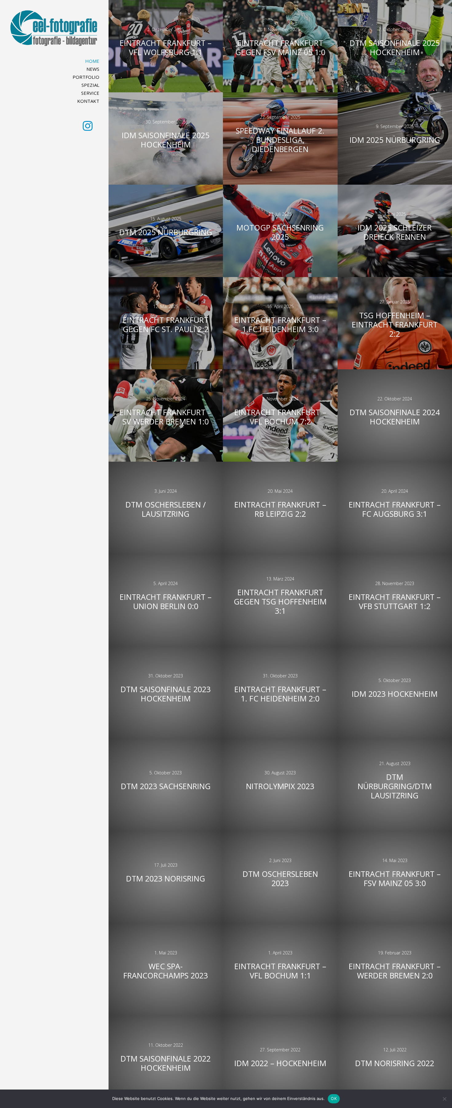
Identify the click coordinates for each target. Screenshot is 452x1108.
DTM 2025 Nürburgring (165, 232)
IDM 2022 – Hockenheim (280, 1063)
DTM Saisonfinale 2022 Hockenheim (166, 1063)
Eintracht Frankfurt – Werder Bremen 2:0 (395, 970)
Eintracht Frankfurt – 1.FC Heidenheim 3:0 (280, 324)
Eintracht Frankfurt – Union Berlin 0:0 (166, 601)
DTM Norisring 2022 (394, 1063)
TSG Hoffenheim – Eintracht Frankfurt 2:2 (395, 324)
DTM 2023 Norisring (165, 878)
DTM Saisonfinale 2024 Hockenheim (395, 416)
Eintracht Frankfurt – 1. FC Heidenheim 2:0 (280, 693)
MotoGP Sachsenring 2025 (280, 232)
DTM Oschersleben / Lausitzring (165, 509)
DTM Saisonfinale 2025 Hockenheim (395, 47)
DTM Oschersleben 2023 (280, 878)
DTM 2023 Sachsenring (166, 786)
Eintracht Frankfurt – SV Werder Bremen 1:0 (166, 416)
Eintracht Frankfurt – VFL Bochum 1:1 (280, 970)
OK (334, 1098)
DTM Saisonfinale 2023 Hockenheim (166, 693)
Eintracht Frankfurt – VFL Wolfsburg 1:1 (166, 47)
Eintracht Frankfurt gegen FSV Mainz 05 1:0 (280, 47)
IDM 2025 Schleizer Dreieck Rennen (395, 232)
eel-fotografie (54, 29)
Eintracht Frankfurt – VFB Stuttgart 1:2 (395, 601)
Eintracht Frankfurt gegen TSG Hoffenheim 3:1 (280, 601)
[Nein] (444, 1099)
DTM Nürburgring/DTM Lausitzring (395, 786)
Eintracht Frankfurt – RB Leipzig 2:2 (280, 509)
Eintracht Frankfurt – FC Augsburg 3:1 (395, 509)
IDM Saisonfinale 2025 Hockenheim (165, 139)
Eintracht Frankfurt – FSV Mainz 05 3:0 (395, 878)
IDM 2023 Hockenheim (395, 693)
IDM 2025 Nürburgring (395, 139)
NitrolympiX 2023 (280, 786)
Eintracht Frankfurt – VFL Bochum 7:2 (280, 416)
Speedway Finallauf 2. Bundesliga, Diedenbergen (280, 140)
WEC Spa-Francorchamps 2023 (165, 970)
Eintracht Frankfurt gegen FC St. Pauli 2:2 (165, 324)
